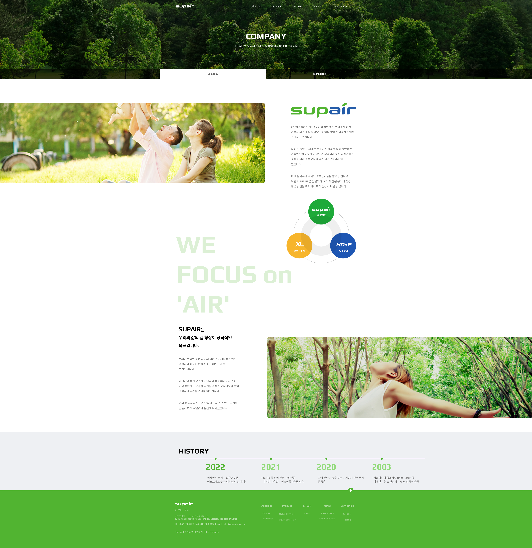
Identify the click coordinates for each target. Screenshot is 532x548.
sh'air (307, 513)
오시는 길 (347, 513)
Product (276, 6)
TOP (350, 490)
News (317, 6)
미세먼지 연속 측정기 (287, 519)
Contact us (341, 6)
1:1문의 (347, 519)
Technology (319, 73)
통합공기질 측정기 (287, 513)
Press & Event (327, 513)
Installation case (327, 518)
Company (213, 73)
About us (256, 6)
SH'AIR (297, 6)
